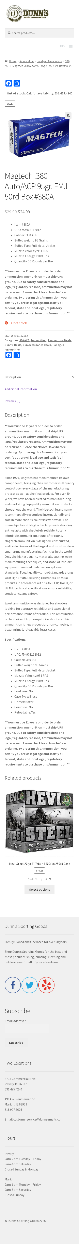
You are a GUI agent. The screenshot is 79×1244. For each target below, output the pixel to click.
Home (12, 61)
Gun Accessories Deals (37, 345)
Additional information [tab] (21, 389)
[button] (68, 115)
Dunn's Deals (13, 345)
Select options (39, 889)
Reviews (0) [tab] (12, 401)
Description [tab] (13, 377)
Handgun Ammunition (49, 61)
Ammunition (26, 61)
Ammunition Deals (59, 340)
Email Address (15, 1021)
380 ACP (24, 340)
